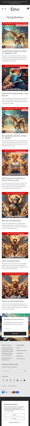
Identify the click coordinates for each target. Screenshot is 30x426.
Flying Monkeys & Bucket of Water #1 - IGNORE (14, 137)
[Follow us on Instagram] (10, 380)
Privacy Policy (20, 353)
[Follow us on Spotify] (24, 380)
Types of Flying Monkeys (11, 261)
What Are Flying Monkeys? (11, 220)
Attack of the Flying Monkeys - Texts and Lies (15, 94)
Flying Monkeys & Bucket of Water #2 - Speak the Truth (14, 52)
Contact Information (21, 350)
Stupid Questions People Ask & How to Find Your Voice (13, 179)
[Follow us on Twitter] (7, 380)
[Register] (24, 370)
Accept (14, 415)
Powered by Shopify (12, 385)
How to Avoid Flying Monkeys (13, 301)
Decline (14, 418)
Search (18, 347)
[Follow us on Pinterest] (14, 380)
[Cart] (27, 9)
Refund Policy (20, 356)
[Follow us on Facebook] (3, 380)
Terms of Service (21, 358)
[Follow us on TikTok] (21, 380)
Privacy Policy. (10, 411)
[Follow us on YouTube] (17, 380)
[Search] (5, 9)
